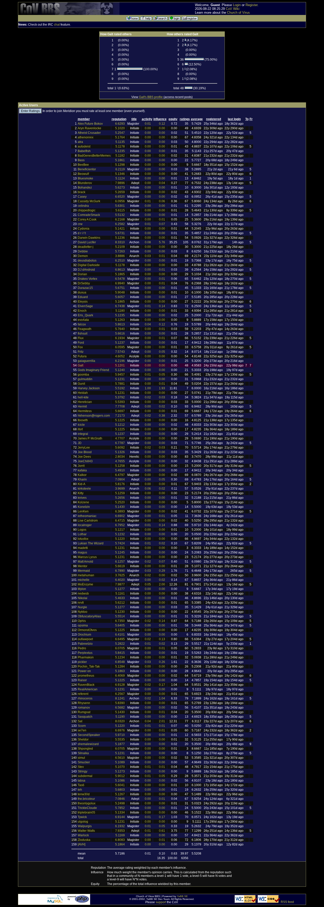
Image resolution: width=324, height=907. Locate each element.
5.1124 (120, 178)
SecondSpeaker (89, 735)
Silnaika (83, 753)
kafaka (82, 470)
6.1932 (120, 826)
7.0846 (120, 799)
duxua (82, 292)
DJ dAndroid (86, 269)
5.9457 (120, 374)
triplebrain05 (86, 812)
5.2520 (120, 502)
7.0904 (120, 479)
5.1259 (120, 493)
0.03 (148, 256)
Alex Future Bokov (90, 123)
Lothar (82, 534)
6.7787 (120, 443)
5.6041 (120, 785)
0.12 (162, 123)
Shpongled (85, 748)
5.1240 (120, 370)
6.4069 (120, 675)
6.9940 (120, 283)
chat (57, 24)
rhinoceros (85, 698)
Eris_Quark (85, 315)
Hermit (82, 406)
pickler (82, 662)
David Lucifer (87, 242)
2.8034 (120, 456)
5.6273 (120, 187)
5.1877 (120, 744)
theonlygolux (86, 803)
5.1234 (120, 657)
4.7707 (120, 438)
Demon (83, 256)
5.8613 (120, 324)
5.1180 (120, 310)
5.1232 (120, 534)
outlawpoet (85, 639)
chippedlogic (86, 210)
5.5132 (120, 215)
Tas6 (81, 785)
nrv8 (81, 602)
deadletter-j (85, 247)
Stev (81, 767)
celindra (83, 206)
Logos (82, 529)
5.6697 (120, 411)
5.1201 (120, 365)
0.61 (162, 830)
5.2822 (120, 643)
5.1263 (120, 320)
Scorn (82, 726)
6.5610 (120, 758)
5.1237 (120, 342)
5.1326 (120, 452)
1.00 (148, 388)
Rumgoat (84, 712)
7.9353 (120, 830)
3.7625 (120, 575)
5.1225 (120, 420)
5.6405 (120, 625)
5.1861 (120, 160)
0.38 (162, 415)
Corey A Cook (87, 219)
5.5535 (120, 739)
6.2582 (120, 224)
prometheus (86, 675)
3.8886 (120, 256)
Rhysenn (84, 703)
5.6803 (120, 789)
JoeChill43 (85, 461)
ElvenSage (85, 306)
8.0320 (120, 721)
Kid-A (81, 484)
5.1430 (120, 507)
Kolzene (83, 502)
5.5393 (120, 402)
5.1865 (120, 274)
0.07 (162, 224)
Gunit (81, 383)
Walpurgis (85, 826)
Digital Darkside (89, 265)
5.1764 (120, 137)
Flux (81, 338)
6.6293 (120, 123)
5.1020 (120, 128)
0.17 (162, 685)
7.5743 (120, 352)
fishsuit (82, 333)
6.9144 (120, 817)
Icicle (81, 425)
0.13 (162, 639)
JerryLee (84, 447)
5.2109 (120, 247)
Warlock (83, 835)
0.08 (148, 242)
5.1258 (120, 466)
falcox (82, 324)
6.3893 (120, 511)
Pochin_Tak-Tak (89, 666)
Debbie (83, 251)
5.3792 (120, 397)
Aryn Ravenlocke (89, 128)
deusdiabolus (87, 260)
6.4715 (120, 520)
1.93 (162, 388)
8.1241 (120, 698)
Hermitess (85, 411)
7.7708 (120, 406)
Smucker (84, 762)
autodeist (84, 146)
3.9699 (120, 488)
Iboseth (83, 420)
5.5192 (120, 388)
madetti (83, 548)
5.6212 (120, 602)
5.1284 (120, 666)
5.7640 (120, 329)
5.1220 (120, 539)
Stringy (82, 771)
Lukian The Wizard (91, 543)
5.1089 (120, 762)
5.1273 (120, 771)
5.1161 (120, 593)
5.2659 (120, 192)
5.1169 (120, 835)
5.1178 (120, 146)
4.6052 (120, 356)
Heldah (83, 393)
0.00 (148, 128)
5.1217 (120, 529)
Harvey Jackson (89, 388)
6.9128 (120, 685)
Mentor (82, 566)
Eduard (83, 297)
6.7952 (120, 525)
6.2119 (120, 169)
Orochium (84, 634)
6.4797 (120, 475)
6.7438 (120, 306)
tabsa (81, 780)
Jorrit (81, 466)
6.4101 (120, 634)
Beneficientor (87, 169)
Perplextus (85, 653)
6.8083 (120, 840)
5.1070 (120, 767)
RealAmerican (87, 689)
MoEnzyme (85, 584)
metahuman (86, 575)
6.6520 (120, 196)
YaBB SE (182, 896)
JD (80, 443)
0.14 (162, 306)
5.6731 (120, 233)
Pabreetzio (85, 643)
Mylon (82, 589)
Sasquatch (85, 716)
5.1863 (120, 671)
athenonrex (85, 137)
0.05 (162, 352)
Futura (82, 356)
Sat (80, 721)
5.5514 (120, 616)
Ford (81, 342)
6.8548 (120, 662)
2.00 (162, 584)
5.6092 (120, 447)
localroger (85, 525)
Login (237, 5)
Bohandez (85, 187)
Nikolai (82, 598)
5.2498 (120, 803)
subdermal (85, 776)
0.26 (162, 662)
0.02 (148, 397)
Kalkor (82, 475)
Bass (81, 160)
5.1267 (120, 794)
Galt (80, 365)
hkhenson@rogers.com (94, 415)
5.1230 (120, 612)
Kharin (82, 479)
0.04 (162, 183)
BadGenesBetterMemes (94, 155)
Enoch (82, 310)
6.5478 (120, 279)
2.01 (162, 721)
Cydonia (83, 228)
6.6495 (120, 639)
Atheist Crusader (89, 133)
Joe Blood (85, 452)
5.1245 (120, 552)
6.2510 (120, 260)
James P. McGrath (90, 438)
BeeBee (83, 164)
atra (80, 142)
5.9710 (120, 735)
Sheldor (83, 739)
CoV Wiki (232, 9)
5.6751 (120, 288)
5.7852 (120, 808)
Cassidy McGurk (89, 201)
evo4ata (83, 320)
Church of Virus (238, 12)
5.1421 (120, 228)
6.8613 (120, 269)
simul (81, 758)
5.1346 (120, 174)
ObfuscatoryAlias (89, 616)
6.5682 (120, 707)
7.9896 (120, 183)
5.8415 (120, 653)
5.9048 (120, 292)
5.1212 (120, 425)
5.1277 (120, 589)
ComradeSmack (89, 215)
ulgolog (83, 821)
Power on (84, 671)
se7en (82, 730)
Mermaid (84, 570)
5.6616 (120, 333)
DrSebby (84, 283)
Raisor (82, 680)
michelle (83, 580)
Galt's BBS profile (151, 97)
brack (81, 192)
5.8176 (120, 484)
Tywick (82, 817)
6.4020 (120, 580)
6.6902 (120, 516)
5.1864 (120, 844)
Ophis (82, 621)
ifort (80, 429)
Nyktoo (82, 612)
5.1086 (120, 780)
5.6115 (120, 210)
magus (82, 552)
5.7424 (120, 543)
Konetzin (84, 507)
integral (83, 434)
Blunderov (85, 183)
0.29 (162, 570)
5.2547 (120, 133)
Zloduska (84, 840)
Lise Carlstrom (88, 520)
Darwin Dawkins (89, 237)
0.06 (162, 201)
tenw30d (84, 794)
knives (82, 497)
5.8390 (120, 703)
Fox (80, 347)
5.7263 (120, 251)
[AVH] (81, 844)
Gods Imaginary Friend (93, 370)
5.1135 (120, 142)
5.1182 (120, 155)
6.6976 (120, 730)
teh (80, 789)
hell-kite (83, 397)
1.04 (162, 698)
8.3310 (120, 242)
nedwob (83, 593)
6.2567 (120, 694)
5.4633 (120, 598)
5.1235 (120, 151)
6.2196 (120, 361)
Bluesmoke (85, 178)
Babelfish (84, 151)
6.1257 (120, 561)
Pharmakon (86, 657)
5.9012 (120, 776)
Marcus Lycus (87, 557)
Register (251, 5)
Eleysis (83, 301)
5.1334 (120, 812)
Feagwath (84, 329)
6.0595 (120, 347)
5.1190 (120, 716)
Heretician (85, 402)
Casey (82, 196)
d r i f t (82, 233)
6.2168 (120, 219)
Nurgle (82, 607)
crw (80, 224)
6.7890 (120, 570)
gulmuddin (85, 379)
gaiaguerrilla (86, 361)
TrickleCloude (87, 808)
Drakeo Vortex (87, 279)
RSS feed (287, 902)
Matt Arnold (85, 561)
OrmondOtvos (87, 630)
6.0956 (120, 201)
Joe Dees (84, 456)
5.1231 (120, 379)
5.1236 (120, 237)
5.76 (162, 242)
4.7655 (120, 461)
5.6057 (120, 297)
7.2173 (120, 415)
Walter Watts (86, 830)
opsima (83, 625)
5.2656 (120, 497)
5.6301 (120, 206)
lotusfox (83, 539)
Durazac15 (85, 288)
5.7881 (120, 383)
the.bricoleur (86, 799)
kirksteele (84, 488)
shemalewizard (88, 744)
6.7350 (120, 621)
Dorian (82, 274)
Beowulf (83, 174)
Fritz (81, 352)
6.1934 (120, 338)
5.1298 (120, 164)
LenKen (83, 511)
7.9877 (120, 584)
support (161, 902)
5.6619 (120, 566)
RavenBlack (86, 685)
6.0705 (120, 648)
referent (83, 694)
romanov (84, 707)
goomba (83, 374)
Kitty (81, 493)
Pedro (82, 648)
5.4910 (120, 470)
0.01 (148, 123)
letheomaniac (87, 516)
